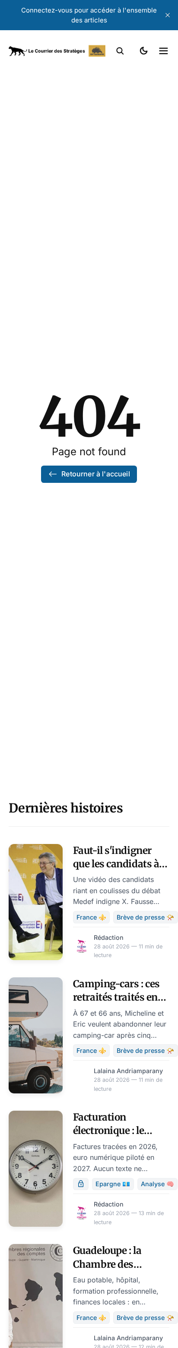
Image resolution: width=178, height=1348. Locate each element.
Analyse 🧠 (157, 1183)
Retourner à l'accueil (95, 473)
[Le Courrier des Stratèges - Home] (57, 51)
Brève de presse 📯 (145, 917)
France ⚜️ (91, 917)
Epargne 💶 (112, 1183)
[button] (120, 51)
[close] (168, 15)
